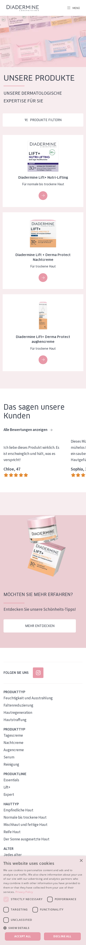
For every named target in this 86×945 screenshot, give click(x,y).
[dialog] (43, 900)
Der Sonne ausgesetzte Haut (26, 839)
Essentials (11, 780)
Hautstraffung (15, 719)
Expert (9, 794)
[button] (43, 927)
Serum (9, 757)
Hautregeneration (18, 712)
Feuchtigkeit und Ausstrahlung (28, 698)
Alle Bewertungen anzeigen (26, 429)
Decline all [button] (62, 936)
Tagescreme (13, 735)
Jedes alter (13, 854)
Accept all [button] (22, 936)
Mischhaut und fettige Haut (25, 824)
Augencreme (14, 749)
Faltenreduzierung (18, 705)
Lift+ (7, 787)
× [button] (81, 860)
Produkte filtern (46, 120)
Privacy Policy (24, 892)
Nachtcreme (13, 742)
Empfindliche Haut (18, 810)
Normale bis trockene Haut (25, 817)
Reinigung (11, 764)
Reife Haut (12, 831)
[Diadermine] (22, 8)
